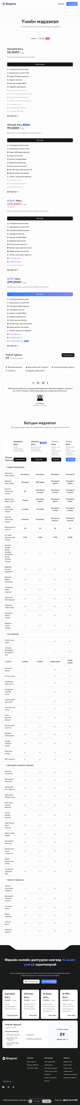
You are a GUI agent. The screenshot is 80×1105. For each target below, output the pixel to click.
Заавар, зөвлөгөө (32, 1065)
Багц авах (40, 140)
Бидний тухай (68, 1061)
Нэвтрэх (61, 4)
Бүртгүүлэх (72, 4)
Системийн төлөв (32, 1068)
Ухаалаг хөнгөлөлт (50, 1077)
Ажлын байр (68, 1065)
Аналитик (47, 1074)
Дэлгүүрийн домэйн (50, 1068)
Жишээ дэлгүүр (33, 981)
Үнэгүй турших (40, 64)
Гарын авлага (31, 1061)
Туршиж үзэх (61, 1039)
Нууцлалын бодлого (70, 1077)
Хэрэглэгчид (68, 1068)
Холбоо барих (68, 1071)
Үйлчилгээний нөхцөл (71, 1074)
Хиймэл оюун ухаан (50, 1071)
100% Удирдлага (49, 1061)
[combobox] (8, 1081)
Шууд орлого (48, 1065)
